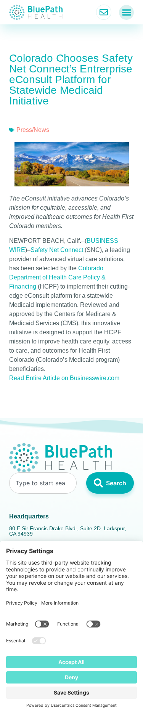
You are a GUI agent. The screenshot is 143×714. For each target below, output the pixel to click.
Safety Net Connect (57, 250)
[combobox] (43, 483)
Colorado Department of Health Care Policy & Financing (57, 277)
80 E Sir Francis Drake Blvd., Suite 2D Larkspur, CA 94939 (67, 531)
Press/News (32, 130)
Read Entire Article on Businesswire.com (64, 378)
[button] (126, 12)
